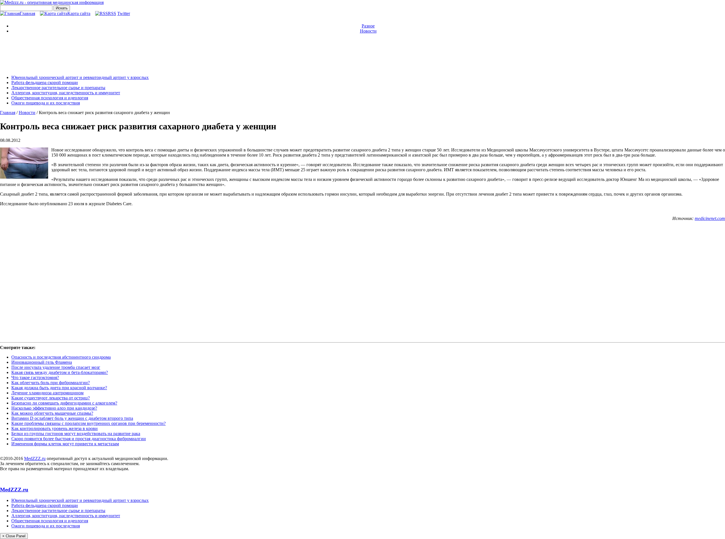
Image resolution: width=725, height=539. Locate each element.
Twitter (123, 13)
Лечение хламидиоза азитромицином (47, 392)
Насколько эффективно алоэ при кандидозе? (54, 408)
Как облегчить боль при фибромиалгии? (50, 382)
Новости (368, 31)
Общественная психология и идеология (49, 97)
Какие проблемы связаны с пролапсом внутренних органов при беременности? (88, 423)
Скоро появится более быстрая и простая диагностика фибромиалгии (78, 438)
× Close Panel (13, 536)
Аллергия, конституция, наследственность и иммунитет (65, 92)
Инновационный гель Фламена (41, 362)
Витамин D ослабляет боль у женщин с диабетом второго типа (72, 418)
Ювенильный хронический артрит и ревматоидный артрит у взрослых (80, 77)
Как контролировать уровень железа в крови (54, 428)
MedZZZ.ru (35, 458)
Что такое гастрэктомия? (35, 377)
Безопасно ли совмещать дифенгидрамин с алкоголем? (64, 403)
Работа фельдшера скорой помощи (44, 82)
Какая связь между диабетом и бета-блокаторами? (59, 372)
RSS (112, 13)
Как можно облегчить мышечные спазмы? (52, 413)
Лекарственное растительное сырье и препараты (58, 87)
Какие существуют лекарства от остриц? (50, 397)
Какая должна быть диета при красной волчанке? (59, 387)
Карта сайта (78, 13)
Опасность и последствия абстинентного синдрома (61, 357)
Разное (368, 25)
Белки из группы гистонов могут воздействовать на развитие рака (75, 433)
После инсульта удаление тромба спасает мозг (55, 367)
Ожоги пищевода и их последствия (45, 102)
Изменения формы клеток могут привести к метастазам (65, 443)
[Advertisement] (362, 54)
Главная (27, 13)
